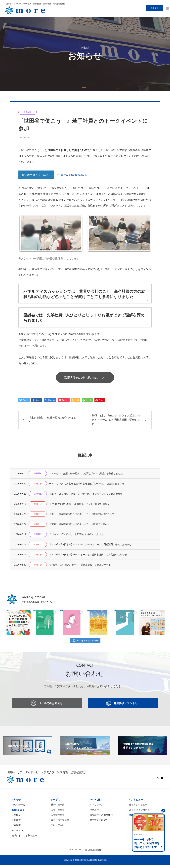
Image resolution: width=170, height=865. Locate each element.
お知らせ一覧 (18, 804)
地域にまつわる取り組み (24, 835)
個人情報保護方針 (93, 850)
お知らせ (16, 799)
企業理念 (16, 819)
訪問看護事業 (58, 814)
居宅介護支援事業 (60, 819)
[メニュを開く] (167, 8)
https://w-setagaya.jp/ (70, 174)
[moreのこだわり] (27, 753)
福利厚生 (94, 809)
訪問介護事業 (58, 809)
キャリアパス (97, 804)
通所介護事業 (58, 804)
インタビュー (136, 799)
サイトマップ (75, 850)
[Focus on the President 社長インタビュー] (142, 753)
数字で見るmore (98, 819)
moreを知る (18, 809)
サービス (55, 799)
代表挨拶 (16, 825)
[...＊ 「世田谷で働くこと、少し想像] (152, 622)
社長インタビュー (138, 804)
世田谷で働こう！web (35, 175)
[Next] (144, 233)
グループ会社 (58, 825)
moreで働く (96, 799)
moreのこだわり (20, 830)
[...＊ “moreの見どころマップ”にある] (44, 622)
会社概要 (16, 814)
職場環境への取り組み (101, 814)
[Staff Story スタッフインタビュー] (84, 753)
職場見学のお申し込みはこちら (85, 378)
